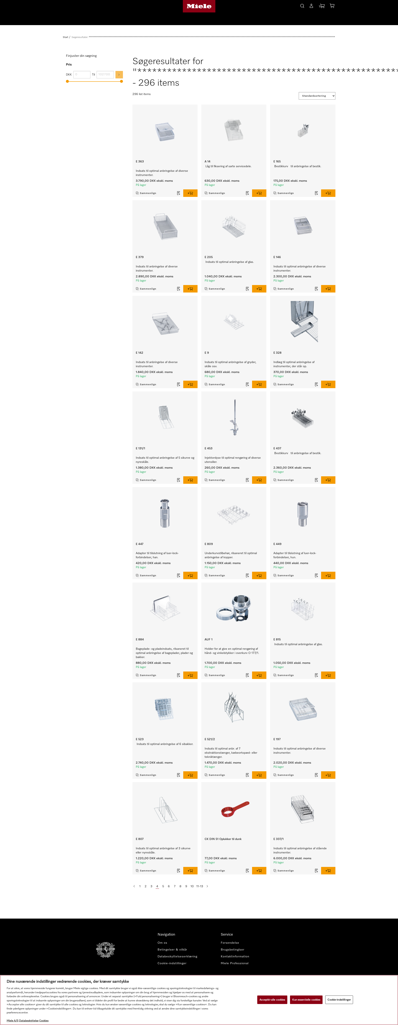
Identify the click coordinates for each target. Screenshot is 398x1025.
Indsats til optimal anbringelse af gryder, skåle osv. (230, 364)
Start (65, 37)
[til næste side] (207, 886)
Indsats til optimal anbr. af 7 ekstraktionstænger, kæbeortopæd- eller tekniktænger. (231, 752)
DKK (69, 74)
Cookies (44, 1020)
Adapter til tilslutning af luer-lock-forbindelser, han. (157, 555)
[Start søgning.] (302, 5)
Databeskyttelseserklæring (177, 956)
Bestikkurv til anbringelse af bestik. (297, 166)
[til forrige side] (134, 886)
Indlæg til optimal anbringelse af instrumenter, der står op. (293, 364)
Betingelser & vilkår (172, 949)
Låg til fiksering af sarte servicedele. (228, 166)
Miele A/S (12, 1020)
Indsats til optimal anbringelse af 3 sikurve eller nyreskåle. (163, 850)
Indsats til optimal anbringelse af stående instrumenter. (300, 850)
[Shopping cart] (332, 6)
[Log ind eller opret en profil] (311, 6)
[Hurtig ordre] (321, 6)
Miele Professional (235, 963)
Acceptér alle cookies (272, 999)
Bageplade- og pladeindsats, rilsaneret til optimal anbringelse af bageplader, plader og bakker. (164, 653)
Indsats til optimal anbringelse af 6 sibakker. (165, 744)
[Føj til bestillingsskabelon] (178, 193)
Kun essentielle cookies (306, 999)
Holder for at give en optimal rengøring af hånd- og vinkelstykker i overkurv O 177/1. (232, 650)
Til (93, 74)
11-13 (199, 886)
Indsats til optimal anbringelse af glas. (229, 262)
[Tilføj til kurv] (190, 193)
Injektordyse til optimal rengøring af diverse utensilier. (233, 459)
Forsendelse (230, 942)
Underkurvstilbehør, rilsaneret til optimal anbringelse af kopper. (231, 555)
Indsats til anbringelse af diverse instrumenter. (157, 268)
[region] (199, 1000)
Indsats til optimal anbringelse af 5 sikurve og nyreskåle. (165, 459)
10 (192, 886)
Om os (162, 942)
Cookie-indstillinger (339, 999)
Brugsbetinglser (232, 949)
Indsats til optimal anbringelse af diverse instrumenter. (162, 173)
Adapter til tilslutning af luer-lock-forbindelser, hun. (294, 555)
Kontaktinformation (235, 956)
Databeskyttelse (29, 1020)
